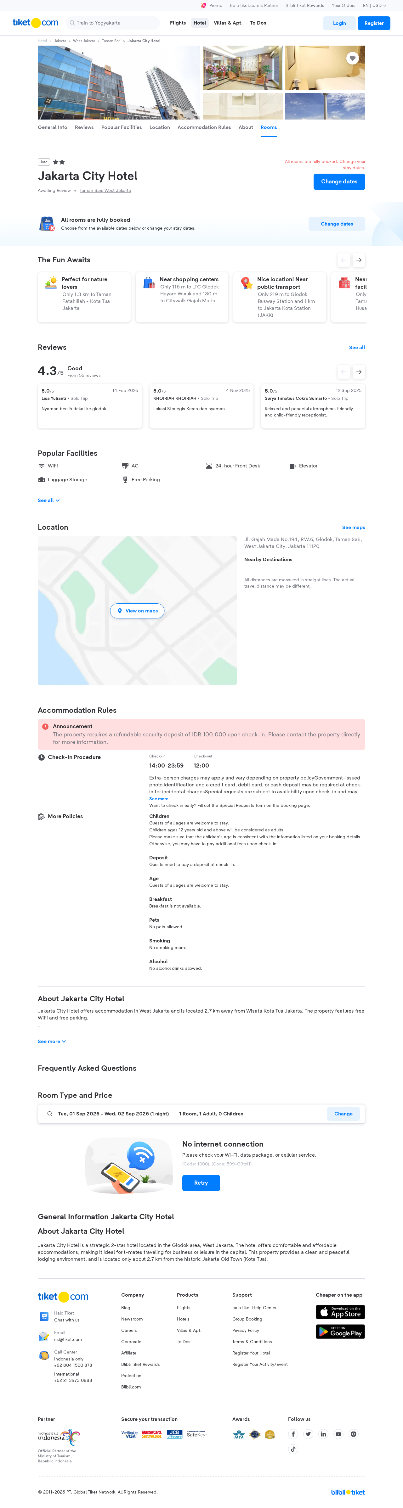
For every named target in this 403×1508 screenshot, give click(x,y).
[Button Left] (344, 372)
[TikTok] (293, 1449)
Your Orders (343, 5)
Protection (131, 1376)
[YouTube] (338, 1434)
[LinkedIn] (323, 1434)
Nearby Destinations (268, 559)
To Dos (183, 1342)
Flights (183, 1308)
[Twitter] (308, 1434)
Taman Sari (111, 40)
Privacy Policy (245, 1330)
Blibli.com (131, 1387)
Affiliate (128, 1353)
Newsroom (132, 1319)
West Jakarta (84, 40)
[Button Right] (359, 372)
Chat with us (67, 1320)
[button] (137, 610)
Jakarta (60, 40)
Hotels (183, 1319)
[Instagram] (354, 1434)
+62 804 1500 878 (73, 1365)
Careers (129, 1330)
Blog (125, 1308)
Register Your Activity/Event (260, 1364)
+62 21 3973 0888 (73, 1380)
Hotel (42, 40)
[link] (339, 23)
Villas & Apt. (189, 1330)
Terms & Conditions (252, 1342)
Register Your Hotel (251, 1353)
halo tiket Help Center (254, 1308)
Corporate (131, 1342)
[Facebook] (293, 1434)
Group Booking (247, 1319)
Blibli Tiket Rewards (305, 5)
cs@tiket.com (68, 1340)
